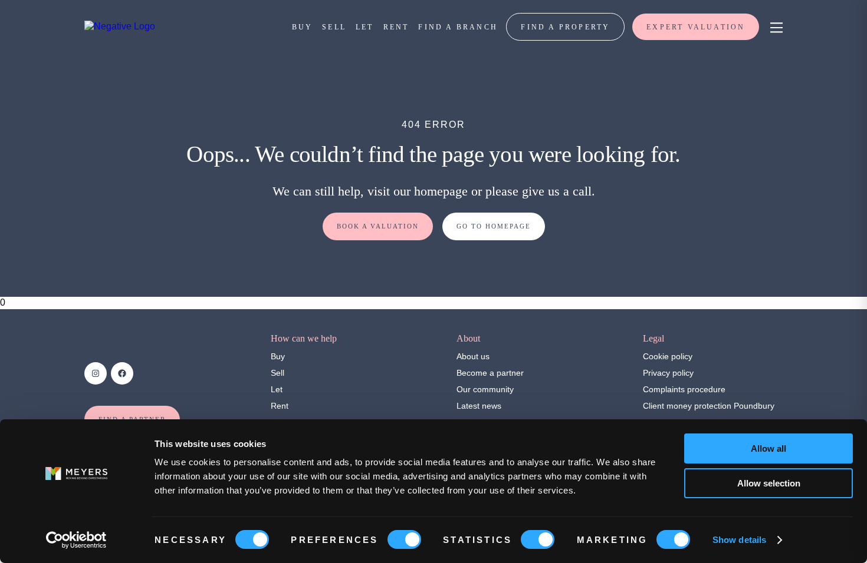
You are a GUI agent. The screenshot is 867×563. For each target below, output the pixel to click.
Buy (278, 356)
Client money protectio (685, 405)
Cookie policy (667, 356)
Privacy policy (668, 372)
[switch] (404, 539)
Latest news (479, 405)
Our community (485, 389)
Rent (279, 405)
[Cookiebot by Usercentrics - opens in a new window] (76, 540)
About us (473, 356)
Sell (277, 372)
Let (277, 389)
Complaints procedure (684, 389)
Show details (739, 540)
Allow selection (768, 483)
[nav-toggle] (775, 27)
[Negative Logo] (119, 26)
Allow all (768, 448)
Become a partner (490, 372)
